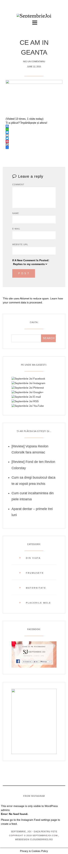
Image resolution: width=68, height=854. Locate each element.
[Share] (34, 147)
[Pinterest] (34, 141)
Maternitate (36, 588)
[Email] (34, 135)
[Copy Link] (34, 144)
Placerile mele (38, 603)
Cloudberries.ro (41, 839)
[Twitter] (34, 138)
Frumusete (35, 573)
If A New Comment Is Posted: (30, 260)
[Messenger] (34, 132)
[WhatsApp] (34, 129)
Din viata (33, 558)
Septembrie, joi (21, 831)
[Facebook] (34, 126)
